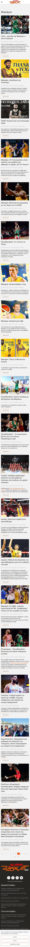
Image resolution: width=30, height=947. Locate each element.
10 (15, 853)
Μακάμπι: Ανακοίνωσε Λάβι (12, 321)
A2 (18, 705)
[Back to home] (15, 2)
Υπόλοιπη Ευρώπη (22, 524)
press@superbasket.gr (17, 881)
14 (27, 853)
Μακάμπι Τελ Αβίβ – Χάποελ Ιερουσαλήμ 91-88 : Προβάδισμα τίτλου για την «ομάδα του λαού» (14, 608)
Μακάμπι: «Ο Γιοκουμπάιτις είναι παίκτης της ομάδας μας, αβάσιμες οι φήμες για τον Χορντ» (15, 162)
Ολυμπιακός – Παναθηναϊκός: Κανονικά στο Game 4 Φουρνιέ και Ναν (13, 651)
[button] (1, 2)
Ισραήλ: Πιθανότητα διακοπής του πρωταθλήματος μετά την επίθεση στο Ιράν (15, 562)
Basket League (22, 126)
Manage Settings (15, 944)
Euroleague (21, 41)
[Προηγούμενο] (2, 854)
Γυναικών (21, 485)
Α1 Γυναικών (21, 402)
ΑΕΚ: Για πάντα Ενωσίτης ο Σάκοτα (10, 901)
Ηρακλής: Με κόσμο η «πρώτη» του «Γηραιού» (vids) (14, 898)
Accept (15, 937)
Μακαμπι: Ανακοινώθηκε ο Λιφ (13, 284)
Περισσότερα (6, 56)
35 (14, 856)
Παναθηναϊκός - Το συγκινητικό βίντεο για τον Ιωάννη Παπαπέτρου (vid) (14, 436)
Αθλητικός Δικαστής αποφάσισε (19, 663)
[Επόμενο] (17, 857)
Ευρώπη (20, 614)
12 (21, 853)
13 (24, 853)
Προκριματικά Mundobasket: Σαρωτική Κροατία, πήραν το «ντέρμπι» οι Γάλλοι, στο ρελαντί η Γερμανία (14, 905)
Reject (15, 940)
